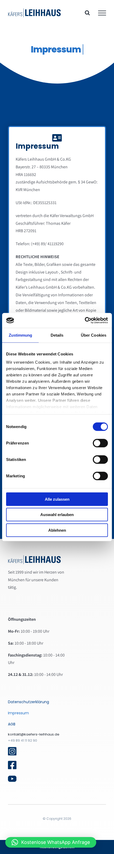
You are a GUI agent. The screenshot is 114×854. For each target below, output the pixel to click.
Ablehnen (57, 530)
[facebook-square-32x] (12, 762)
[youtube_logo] (12, 776)
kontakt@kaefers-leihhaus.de (33, 734)
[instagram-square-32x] (12, 749)
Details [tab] (57, 335)
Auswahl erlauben (57, 514)
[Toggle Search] (87, 12)
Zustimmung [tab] (20, 335)
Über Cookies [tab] (93, 335)
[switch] (100, 443)
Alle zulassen (57, 499)
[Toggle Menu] (102, 13)
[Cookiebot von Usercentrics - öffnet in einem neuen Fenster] (85, 320)
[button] (50, 842)
